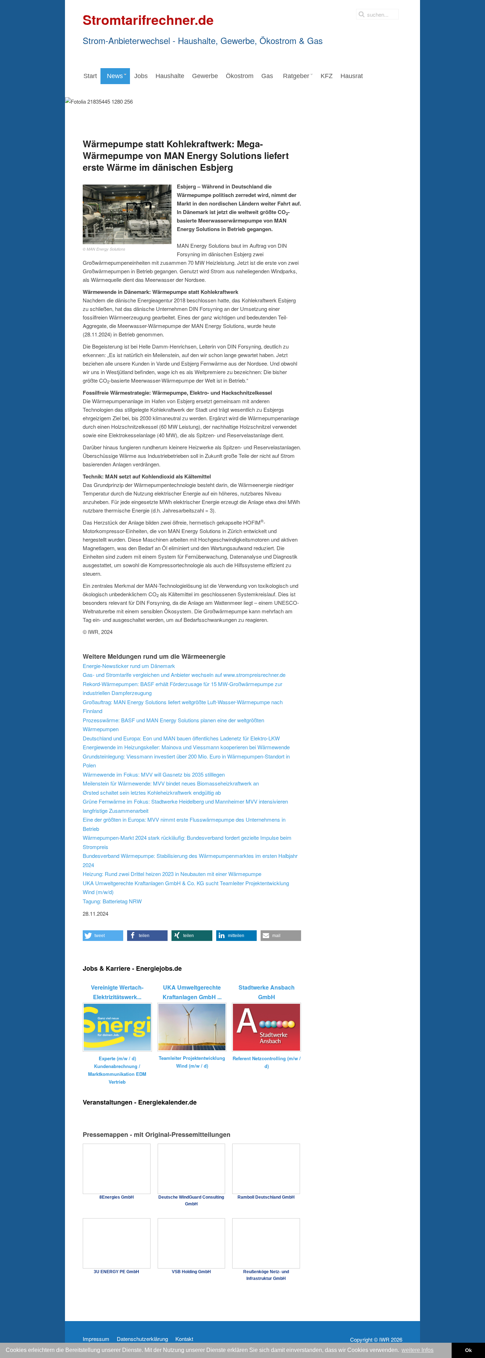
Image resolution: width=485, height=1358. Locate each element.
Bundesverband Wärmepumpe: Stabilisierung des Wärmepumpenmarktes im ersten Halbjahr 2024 (190, 860)
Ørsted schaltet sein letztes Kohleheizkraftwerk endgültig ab (152, 792)
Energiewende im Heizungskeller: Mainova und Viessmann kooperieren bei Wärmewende (186, 747)
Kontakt (184, 1338)
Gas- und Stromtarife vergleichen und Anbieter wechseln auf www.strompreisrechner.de (184, 674)
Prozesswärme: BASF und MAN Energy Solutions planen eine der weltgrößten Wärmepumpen (173, 724)
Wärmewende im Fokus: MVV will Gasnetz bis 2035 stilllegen (154, 774)
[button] (103, 935)
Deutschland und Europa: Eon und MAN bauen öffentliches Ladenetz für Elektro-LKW (181, 738)
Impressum (96, 1338)
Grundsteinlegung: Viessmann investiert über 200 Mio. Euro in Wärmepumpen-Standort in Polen (186, 760)
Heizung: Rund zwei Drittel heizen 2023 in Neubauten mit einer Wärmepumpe (172, 873)
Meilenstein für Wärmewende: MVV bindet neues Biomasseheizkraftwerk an (171, 783)
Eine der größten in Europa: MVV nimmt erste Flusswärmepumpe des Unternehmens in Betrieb (184, 824)
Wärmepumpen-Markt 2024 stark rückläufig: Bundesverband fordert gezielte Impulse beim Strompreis (187, 842)
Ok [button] (468, 1350)
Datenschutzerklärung (142, 1338)
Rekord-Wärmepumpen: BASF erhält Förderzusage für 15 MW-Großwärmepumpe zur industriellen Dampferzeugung (182, 688)
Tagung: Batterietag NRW (112, 901)
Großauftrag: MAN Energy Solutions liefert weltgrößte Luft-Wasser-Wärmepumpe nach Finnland (183, 706)
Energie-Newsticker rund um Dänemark (129, 665)
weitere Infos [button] (418, 1350)
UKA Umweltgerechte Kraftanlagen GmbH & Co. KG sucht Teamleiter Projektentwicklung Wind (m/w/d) (186, 887)
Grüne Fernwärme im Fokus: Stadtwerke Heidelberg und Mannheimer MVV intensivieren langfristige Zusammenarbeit (185, 806)
